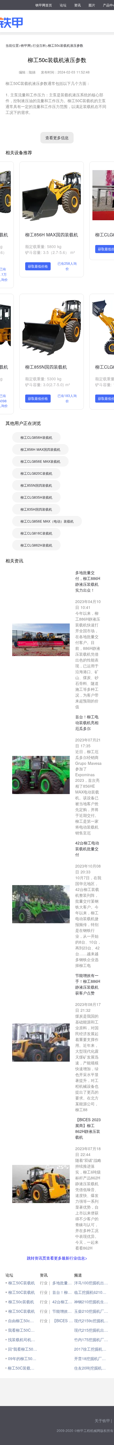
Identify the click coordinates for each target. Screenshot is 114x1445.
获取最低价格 (38, 266)
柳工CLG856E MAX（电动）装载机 (47, 521)
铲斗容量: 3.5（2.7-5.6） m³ (50, 252)
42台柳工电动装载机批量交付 (63, 1301)
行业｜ (45, 1282)
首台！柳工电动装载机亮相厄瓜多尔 (63, 1292)
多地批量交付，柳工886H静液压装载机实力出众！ (63, 1282)
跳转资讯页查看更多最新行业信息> (57, 1258)
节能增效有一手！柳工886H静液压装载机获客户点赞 (63, 1311)
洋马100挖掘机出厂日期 (91, 1282)
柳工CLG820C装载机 (36, 473)
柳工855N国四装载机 (46, 367)
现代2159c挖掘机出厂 (91, 1320)
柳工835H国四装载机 (36, 509)
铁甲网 (26, 45)
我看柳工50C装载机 (22, 1330)
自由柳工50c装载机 (22, 1320)
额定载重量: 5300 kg (43, 378)
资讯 (77, 5)
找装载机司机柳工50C (22, 1339)
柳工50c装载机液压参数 (65, 45)
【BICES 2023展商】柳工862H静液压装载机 (63, 1320)
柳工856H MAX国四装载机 (51, 234)
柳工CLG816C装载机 (36, 533)
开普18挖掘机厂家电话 (91, 1358)
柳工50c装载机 (21, 1301)
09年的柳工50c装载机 (22, 1358)
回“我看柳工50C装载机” (22, 1349)
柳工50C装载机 (21, 1282)
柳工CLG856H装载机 (36, 437)
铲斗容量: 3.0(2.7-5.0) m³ (47, 384)
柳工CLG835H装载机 (36, 497)
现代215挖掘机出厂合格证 (91, 1330)
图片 (92, 5)
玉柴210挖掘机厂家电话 (91, 1311)
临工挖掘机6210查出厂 (91, 1292)
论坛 (63, 5)
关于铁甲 (102, 1420)
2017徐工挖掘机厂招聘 (91, 1349)
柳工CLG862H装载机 (36, 545)
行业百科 (39, 45)
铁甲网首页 (43, 5)
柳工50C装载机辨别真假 (22, 1368)
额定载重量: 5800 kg (43, 246)
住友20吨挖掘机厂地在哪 (91, 1368)
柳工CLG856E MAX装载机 (40, 461)
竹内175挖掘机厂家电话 (91, 1339)
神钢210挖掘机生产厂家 (91, 1301)
